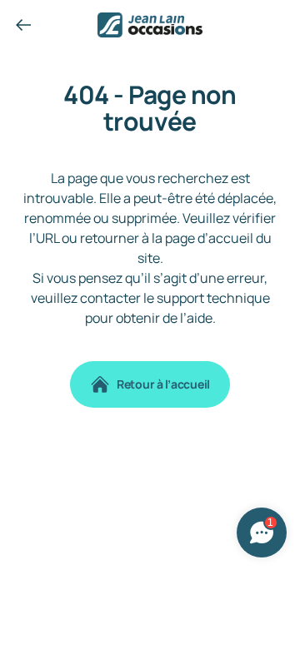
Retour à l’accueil (163, 384)
